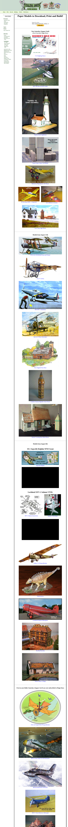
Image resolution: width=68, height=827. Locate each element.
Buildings (16, 12)
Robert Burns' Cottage (40, 681)
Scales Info (5, 54)
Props (5, 47)
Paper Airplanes (6, 63)
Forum (5, 35)
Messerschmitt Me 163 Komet (40, 787)
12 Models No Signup (7, 59)
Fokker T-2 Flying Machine (40, 563)
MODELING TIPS (7, 49)
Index (5, 53)
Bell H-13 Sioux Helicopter (40, 337)
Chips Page (6, 57)
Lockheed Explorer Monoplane (40, 620)
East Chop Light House (40, 228)
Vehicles (20, 12)
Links (5, 55)
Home (4, 12)
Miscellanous (25, 12)
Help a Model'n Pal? (7, 30)
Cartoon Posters (6, 61)
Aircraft (11, 12)
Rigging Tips (6, 46)
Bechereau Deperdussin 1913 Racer (40, 183)
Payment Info (6, 22)
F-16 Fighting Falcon (40, 56)
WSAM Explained (7, 36)
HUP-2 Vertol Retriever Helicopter (40, 813)
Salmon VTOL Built (53, 516)
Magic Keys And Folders (8, 50)
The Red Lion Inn (40, 650)
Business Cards (6, 58)
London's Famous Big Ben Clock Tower (40, 401)
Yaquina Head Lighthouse (40, 135)
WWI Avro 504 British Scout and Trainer (40, 255)
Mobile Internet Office (7, 52)
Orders (5, 21)
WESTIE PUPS (6, 51)
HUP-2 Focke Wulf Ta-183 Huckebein (40, 758)
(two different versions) (51, 202)
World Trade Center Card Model (40, 163)
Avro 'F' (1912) (40, 278)
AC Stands (6, 45)
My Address (6, 23)
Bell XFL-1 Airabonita (40, 309)
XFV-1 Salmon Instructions (31, 515)
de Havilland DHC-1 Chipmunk (29, 202)
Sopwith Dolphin (40, 465)
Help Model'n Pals (7, 38)
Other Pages (6, 33)
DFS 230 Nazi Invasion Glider (40, 86)
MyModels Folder (7, 20)
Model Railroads (6, 62)
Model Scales (6, 44)
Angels (5, 39)
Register (5, 28)
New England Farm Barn (40, 367)
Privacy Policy (6, 60)
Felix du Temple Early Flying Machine (40, 724)
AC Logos (6, 42)
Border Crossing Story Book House (40, 437)
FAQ (7, 12)
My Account (6, 18)
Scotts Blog (6, 37)
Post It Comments (7, 43)
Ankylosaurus (40, 596)
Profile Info (6, 24)
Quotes (5, 56)
